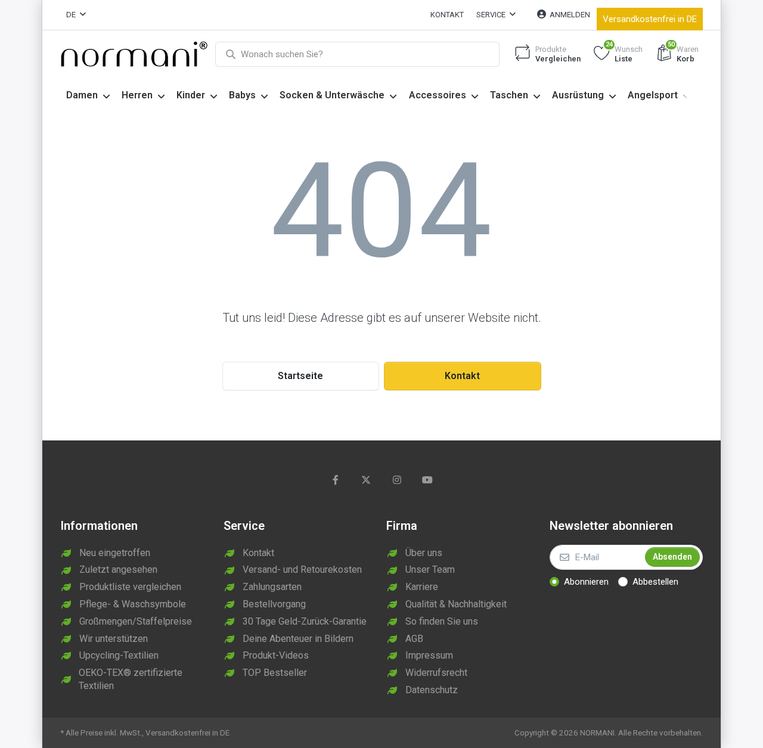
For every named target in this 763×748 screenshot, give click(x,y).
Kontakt (447, 14)
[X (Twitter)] (366, 480)
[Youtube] (428, 480)
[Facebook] (335, 480)
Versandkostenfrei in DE (650, 19)
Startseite (300, 375)
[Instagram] (397, 480)
